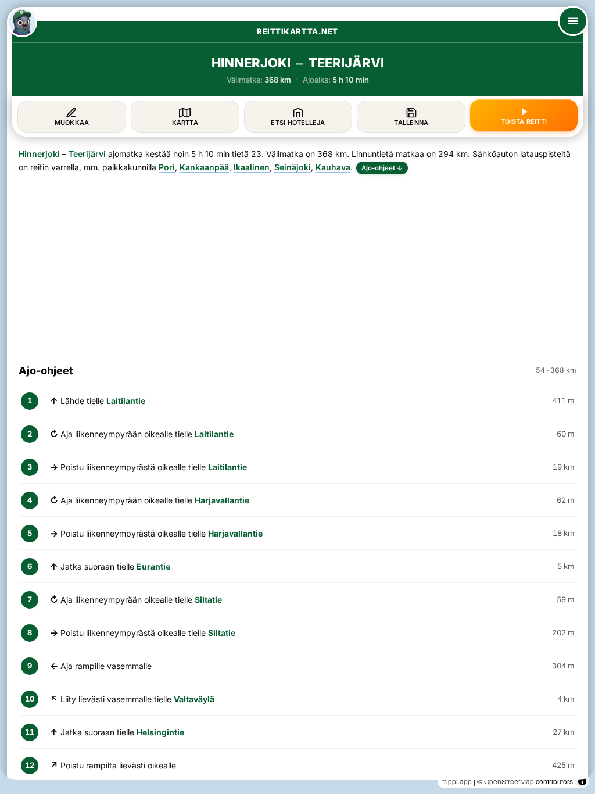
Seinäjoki (292, 167)
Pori (167, 167)
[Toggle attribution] (582, 781)
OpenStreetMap (509, 781)
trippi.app (457, 781)
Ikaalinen (252, 167)
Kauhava (333, 167)
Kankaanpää (204, 167)
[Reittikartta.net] (22, 22)
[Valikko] (573, 21)
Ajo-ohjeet (382, 168)
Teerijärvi (87, 154)
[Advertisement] (297, 264)
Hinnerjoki (39, 154)
